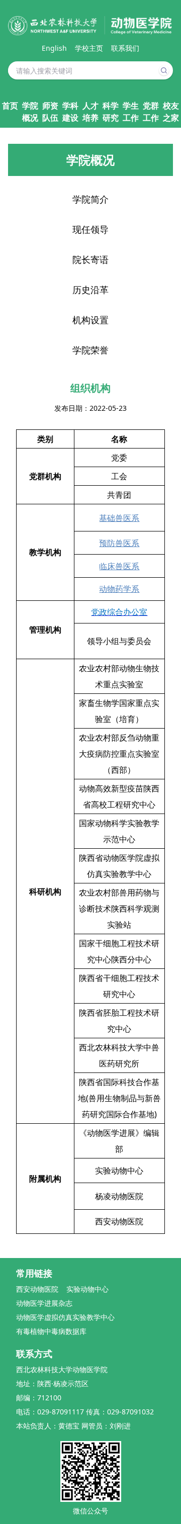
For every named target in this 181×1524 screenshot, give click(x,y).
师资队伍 (50, 111)
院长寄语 (90, 259)
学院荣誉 (90, 350)
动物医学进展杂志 (44, 1303)
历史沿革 (90, 290)
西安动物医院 (37, 1289)
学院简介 (90, 199)
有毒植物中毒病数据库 (51, 1331)
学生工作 (131, 111)
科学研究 (111, 111)
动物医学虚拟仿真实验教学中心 (65, 1317)
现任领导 (90, 229)
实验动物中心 (87, 1289)
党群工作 (151, 111)
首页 (10, 105)
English (54, 48)
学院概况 (30, 111)
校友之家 (171, 111)
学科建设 (70, 111)
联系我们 (125, 48)
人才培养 (90, 111)
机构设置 (90, 320)
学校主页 (89, 48)
